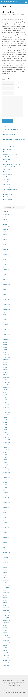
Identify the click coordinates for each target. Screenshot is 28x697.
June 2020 (5, 317)
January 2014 (6, 497)
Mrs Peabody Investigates (9, 176)
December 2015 (6, 439)
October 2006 (6, 665)
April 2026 (5, 219)
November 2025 (6, 226)
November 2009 (6, 615)
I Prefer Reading (6, 169)
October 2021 (6, 282)
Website (17, 92)
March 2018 (5, 372)
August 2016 (5, 419)
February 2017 (6, 404)
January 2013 (6, 527)
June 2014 (5, 485)
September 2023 (6, 257)
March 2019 (5, 352)
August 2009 (6, 622)
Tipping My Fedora (7, 199)
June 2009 (5, 627)
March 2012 (5, 545)
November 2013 (6, 502)
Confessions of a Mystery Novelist (11, 154)
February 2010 (6, 607)
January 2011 (6, 580)
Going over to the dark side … (10, 134)
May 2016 (5, 427)
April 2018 (5, 369)
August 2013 (5, 510)
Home (5, 680)
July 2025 (5, 231)
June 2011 (5, 567)
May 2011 (5, 570)
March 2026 (5, 221)
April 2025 (5, 239)
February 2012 (6, 547)
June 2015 (5, 454)
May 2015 (5, 457)
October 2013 (6, 505)
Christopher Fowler (7, 149)
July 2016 (5, 422)
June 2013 (5, 515)
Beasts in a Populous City (9, 146)
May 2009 (5, 630)
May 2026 (5, 217)
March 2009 (5, 635)
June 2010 (5, 597)
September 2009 (6, 620)
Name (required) (19, 82)
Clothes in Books (7, 151)
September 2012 (6, 537)
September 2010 (6, 590)
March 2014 (5, 492)
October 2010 (6, 587)
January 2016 (6, 437)
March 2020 (5, 324)
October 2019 (6, 337)
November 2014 (6, 472)
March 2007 (5, 652)
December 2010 (6, 582)
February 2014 (6, 495)
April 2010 (5, 602)
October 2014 (6, 475)
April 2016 (5, 429)
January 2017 (6, 407)
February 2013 (6, 525)
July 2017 (5, 392)
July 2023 (5, 259)
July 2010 (5, 595)
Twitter (10, 685)
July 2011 (5, 565)
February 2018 (6, 374)
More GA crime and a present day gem (12, 129)
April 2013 (5, 520)
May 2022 (5, 274)
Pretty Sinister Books (8, 182)
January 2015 (6, 467)
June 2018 (5, 364)
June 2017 (5, 394)
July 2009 (5, 625)
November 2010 (6, 585)
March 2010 (5, 605)
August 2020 (6, 312)
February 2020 (6, 327)
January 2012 (6, 550)
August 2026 (6, 214)
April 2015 (5, 459)
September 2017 (6, 387)
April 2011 (5, 572)
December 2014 (6, 470)
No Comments (8, 15)
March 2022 (5, 277)
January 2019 (6, 354)
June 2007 (5, 645)
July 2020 (5, 314)
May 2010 (5, 600)
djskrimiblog (5, 161)
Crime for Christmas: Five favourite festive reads (14, 139)
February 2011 (6, 577)
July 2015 (5, 452)
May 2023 (5, 264)
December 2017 (6, 379)
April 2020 (5, 322)
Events (23, 684)
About (18, 684)
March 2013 (5, 522)
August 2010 (6, 592)
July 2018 (5, 362)
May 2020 (5, 319)
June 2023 (5, 262)
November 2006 (6, 662)
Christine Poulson (22, 691)
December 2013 (6, 500)
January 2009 (6, 640)
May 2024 (5, 252)
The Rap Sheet (6, 197)
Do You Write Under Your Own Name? (12, 164)
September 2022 (6, 269)
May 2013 (5, 517)
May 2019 (5, 349)
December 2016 (6, 409)
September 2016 (6, 417)
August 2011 (5, 562)
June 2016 (5, 424)
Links (14, 685)
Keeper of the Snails (7, 174)
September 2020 (6, 309)
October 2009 (6, 617)
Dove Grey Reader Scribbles (9, 166)
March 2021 (5, 297)
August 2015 (6, 449)
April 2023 (5, 267)
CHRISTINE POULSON (9, 2)
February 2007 (6, 655)
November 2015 (6, 442)
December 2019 (6, 332)
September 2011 (6, 560)
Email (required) (19, 87)
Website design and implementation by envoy (16, 692)
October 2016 (6, 414)
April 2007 (5, 650)
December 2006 (6, 660)
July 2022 (5, 272)
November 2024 (6, 247)
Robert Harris (16, 14)
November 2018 (6, 357)
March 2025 (5, 242)
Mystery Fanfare (6, 179)
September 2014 (6, 477)
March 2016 (5, 432)
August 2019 (5, 342)
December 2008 (6, 642)
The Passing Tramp (7, 194)
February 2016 (6, 434)
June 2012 (5, 542)
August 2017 (5, 389)
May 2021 (5, 292)
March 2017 (5, 402)
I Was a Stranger (6, 137)
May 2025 (5, 237)
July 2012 (5, 540)
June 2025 (5, 234)
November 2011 (6, 555)
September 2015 (6, 447)
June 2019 (5, 347)
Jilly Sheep (5, 171)
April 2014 (5, 490)
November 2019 (6, 334)
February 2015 (6, 465)
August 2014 (5, 480)
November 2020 (6, 304)
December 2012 (6, 530)
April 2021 (5, 294)
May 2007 (5, 647)
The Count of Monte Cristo (9, 132)
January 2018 (6, 377)
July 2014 (5, 482)
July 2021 (5, 287)
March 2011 (5, 575)
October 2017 (6, 384)
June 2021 (5, 289)
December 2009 (6, 612)
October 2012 (6, 535)
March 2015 (5, 462)
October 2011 (6, 557)
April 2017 (5, 399)
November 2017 (6, 382)
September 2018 (6, 359)
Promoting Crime (7, 184)
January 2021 (6, 299)
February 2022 (6, 279)
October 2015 (6, 444)
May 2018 (5, 367)
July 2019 (5, 344)
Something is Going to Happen (10, 189)
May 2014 (5, 487)
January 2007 (6, 657)
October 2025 (6, 229)
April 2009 (5, 632)
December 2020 (6, 302)
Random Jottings (6, 187)
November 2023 (6, 254)
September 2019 (6, 339)
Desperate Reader (7, 159)
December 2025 (6, 224)
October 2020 (6, 307)
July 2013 (5, 512)
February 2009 (6, 637)
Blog (18, 685)
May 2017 (5, 397)
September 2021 (6, 284)
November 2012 (6, 532)
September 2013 (6, 507)
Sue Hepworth (6, 192)
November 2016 (6, 412)
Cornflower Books (7, 156)
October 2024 (6, 249)
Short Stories (12, 684)
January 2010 (6, 610)
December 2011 (6, 552)
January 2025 (6, 244)
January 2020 (6, 329)
